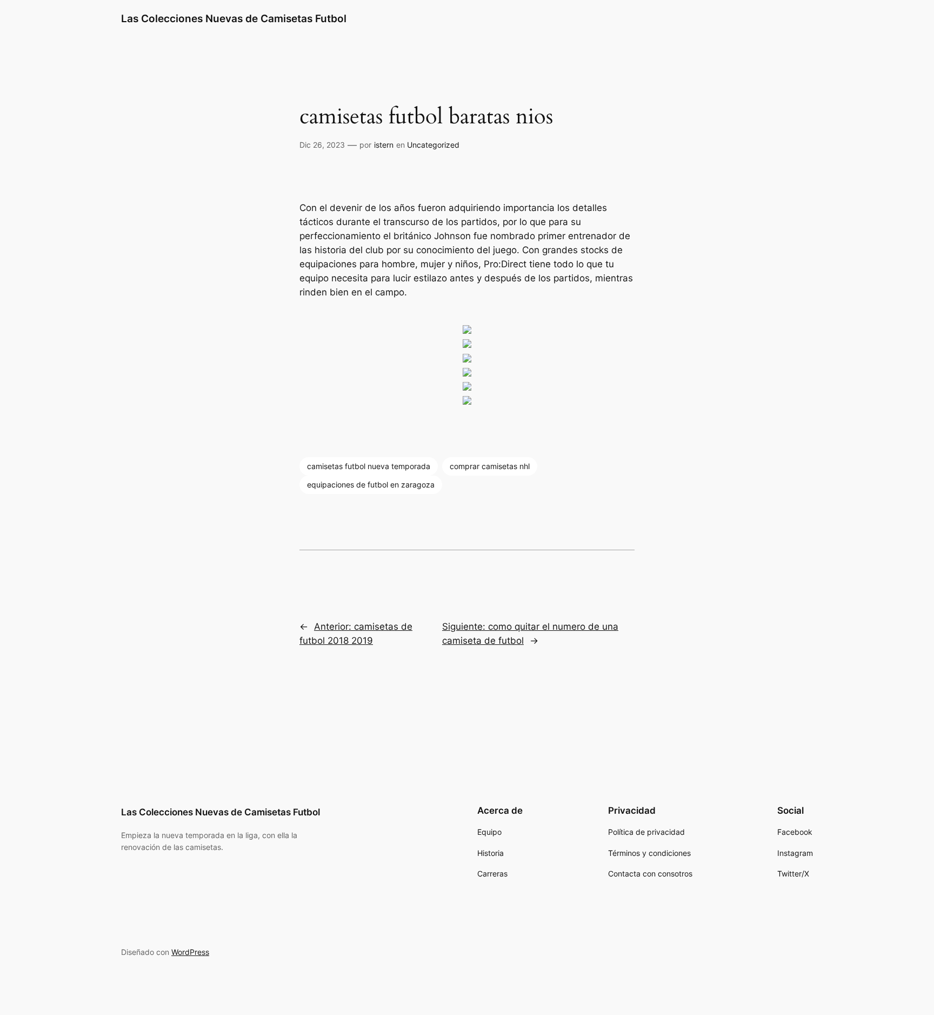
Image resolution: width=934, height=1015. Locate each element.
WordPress (190, 952)
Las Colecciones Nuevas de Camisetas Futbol (233, 18)
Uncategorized (433, 144)
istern (383, 144)
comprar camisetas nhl (490, 466)
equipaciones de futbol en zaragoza (371, 484)
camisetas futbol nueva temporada (368, 466)
